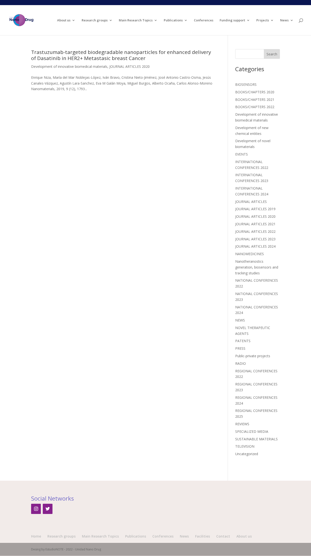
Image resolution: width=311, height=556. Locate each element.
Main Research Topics (136, 20)
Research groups (95, 20)
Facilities (202, 536)
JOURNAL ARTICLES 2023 (255, 239)
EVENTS (241, 154)
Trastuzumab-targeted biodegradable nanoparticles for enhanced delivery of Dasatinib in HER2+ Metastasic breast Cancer (121, 55)
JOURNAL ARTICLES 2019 (255, 209)
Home (36, 536)
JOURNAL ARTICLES (251, 201)
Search (272, 54)
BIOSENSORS (246, 84)
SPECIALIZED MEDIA (251, 431)
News (284, 20)
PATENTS (243, 341)
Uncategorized (246, 454)
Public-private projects (252, 356)
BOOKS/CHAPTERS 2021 (254, 99)
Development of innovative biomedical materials (69, 66)
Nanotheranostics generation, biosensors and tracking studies (256, 267)
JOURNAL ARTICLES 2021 (255, 224)
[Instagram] (36, 509)
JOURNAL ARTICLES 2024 (255, 246)
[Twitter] (47, 509)
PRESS (240, 348)
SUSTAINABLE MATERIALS (256, 439)
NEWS (240, 320)
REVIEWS (242, 424)
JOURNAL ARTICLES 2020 (129, 66)
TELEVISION (244, 446)
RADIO (240, 363)
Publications (173, 20)
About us (63, 20)
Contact (223, 536)
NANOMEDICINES (249, 254)
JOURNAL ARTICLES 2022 (255, 231)
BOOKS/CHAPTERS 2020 (254, 92)
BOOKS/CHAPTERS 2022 (254, 106)
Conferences (203, 20)
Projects (262, 20)
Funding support (232, 20)
